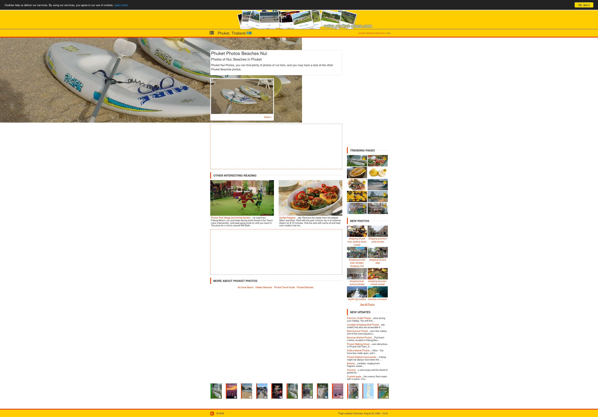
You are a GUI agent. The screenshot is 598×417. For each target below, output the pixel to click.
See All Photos (367, 304)
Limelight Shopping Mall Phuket (363, 324)
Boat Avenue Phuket (357, 330)
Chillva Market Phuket (358, 350)
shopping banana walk (377, 261)
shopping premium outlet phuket (377, 240)
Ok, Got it (584, 5)
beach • (268, 116)
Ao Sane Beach (246, 287)
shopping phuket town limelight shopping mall (357, 262)
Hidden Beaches (263, 287)
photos (370, 33)
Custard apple (354, 376)
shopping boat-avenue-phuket (357, 282)
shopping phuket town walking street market (357, 241)
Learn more (121, 5)
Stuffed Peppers (287, 217)
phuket (362, 33)
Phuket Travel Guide (284, 287)
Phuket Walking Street (358, 344)
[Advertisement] (276, 146)
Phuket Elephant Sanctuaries (362, 356)
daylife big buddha (357, 299)
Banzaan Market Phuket (359, 337)
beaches (380, 33)
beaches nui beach (377, 299)
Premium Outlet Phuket (359, 318)
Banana (351, 363)
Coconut (351, 369)
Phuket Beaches (305, 287)
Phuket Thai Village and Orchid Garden (231, 217)
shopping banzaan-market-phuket (377, 282)
